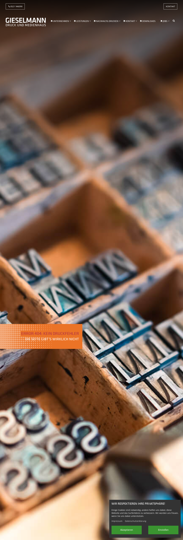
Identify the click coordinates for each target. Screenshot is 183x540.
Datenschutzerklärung (135, 521)
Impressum (117, 521)
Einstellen (163, 529)
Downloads (149, 21)
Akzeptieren (126, 529)
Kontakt (170, 6)
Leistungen (82, 21)
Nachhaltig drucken (107, 21)
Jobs (165, 21)
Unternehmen (61, 21)
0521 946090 (16, 6)
